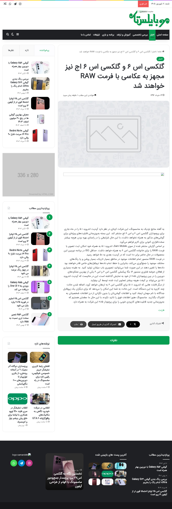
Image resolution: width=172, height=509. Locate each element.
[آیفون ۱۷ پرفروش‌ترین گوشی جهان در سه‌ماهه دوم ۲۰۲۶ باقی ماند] (120, 481)
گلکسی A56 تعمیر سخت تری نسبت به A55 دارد (19, 318)
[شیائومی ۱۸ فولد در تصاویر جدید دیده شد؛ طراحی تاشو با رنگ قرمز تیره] (94, 481)
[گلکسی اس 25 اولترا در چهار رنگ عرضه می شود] (40, 271)
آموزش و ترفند (123, 35)
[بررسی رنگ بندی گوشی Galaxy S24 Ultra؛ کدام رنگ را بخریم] (40, 83)
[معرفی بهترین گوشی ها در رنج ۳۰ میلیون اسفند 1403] (40, 119)
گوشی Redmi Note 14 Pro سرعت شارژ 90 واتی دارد (18, 134)
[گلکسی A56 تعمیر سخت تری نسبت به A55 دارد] (40, 319)
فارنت (161, 310)
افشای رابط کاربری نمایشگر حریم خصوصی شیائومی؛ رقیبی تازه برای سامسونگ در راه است (41, 375)
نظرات (113, 340)
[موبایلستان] (149, 18)
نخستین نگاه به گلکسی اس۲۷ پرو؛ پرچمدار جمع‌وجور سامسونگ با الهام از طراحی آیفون (65, 480)
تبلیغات (96, 35)
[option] (64, 471)
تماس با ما (86, 35)
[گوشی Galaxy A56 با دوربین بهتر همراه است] (40, 67)
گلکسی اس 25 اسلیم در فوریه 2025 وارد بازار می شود (19, 302)
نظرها (11, 50)
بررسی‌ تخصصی (140, 35)
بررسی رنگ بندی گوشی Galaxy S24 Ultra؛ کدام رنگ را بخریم (19, 84)
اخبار (152, 35)
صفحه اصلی (162, 35)
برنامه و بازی (108, 35)
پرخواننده (44, 50)
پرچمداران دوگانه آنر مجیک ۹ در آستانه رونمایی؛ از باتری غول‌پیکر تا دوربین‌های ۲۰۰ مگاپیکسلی (17, 375)
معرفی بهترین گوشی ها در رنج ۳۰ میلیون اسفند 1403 (19, 118)
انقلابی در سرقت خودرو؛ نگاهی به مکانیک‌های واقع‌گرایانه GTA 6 (41, 413)
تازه (27, 50)
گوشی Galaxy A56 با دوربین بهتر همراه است (18, 66)
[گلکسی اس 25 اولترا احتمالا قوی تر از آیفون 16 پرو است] (40, 103)
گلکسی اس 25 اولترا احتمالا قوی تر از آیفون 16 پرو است (18, 102)
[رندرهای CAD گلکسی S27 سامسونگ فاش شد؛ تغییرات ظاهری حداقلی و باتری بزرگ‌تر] (107, 481)
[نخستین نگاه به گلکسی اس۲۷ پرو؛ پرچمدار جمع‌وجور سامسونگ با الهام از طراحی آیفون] (94, 474)
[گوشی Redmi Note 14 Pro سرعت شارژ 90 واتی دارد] (40, 135)
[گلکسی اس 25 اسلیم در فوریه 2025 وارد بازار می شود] (40, 303)
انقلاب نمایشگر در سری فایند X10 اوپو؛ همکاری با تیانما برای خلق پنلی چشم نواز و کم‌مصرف (17, 415)
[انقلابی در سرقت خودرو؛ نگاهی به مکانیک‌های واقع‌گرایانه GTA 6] (40, 398)
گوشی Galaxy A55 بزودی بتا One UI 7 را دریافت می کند (18, 286)
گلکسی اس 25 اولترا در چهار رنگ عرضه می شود (19, 269)
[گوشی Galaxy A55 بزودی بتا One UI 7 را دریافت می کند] (40, 287)
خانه (160, 51)
